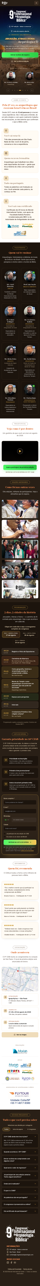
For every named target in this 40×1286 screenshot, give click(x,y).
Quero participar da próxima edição (20, 467)
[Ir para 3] (17, 90)
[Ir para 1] (12, 90)
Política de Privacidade (14, 1269)
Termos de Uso (27, 1269)
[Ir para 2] (15, 90)
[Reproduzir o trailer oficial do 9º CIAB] (20, 451)
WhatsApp (7, 816)
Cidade (6, 824)
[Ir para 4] (20, 90)
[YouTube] (15, 1262)
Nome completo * (9, 798)
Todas (6, 1129)
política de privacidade (27, 850)
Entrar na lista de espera (20, 55)
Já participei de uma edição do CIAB (17, 833)
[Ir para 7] (28, 90)
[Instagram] (8, 1262)
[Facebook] (11, 1262)
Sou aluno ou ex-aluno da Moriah (16, 836)
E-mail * (6, 807)
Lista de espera (18, 1129)
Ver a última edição (21, 61)
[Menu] (36, 3)
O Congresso (31, 1129)
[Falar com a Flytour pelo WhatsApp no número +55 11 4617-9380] (20, 1098)
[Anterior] (8, 90)
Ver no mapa (21, 1035)
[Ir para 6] (25, 90)
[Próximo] (32, 90)
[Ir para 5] (22, 90)
